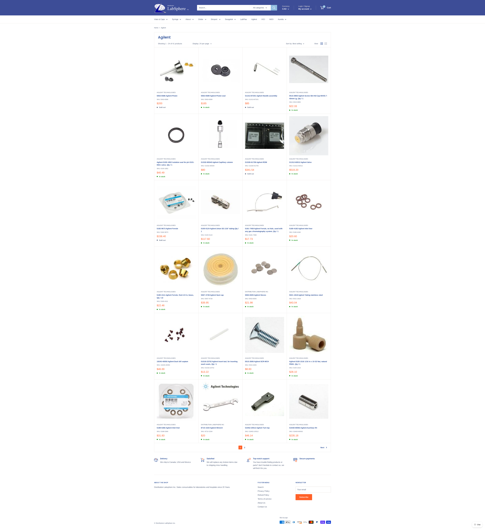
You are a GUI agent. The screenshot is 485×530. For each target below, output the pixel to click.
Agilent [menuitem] (254, 19)
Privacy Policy (264, 491)
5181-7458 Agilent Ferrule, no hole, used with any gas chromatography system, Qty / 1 (263, 230)
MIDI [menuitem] (271, 19)
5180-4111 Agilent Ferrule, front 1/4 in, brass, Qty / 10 (175, 296)
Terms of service (264, 499)
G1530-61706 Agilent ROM (256, 162)
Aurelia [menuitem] (281, 19)
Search (261, 487)
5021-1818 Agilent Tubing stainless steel (306, 295)
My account (304, 9)
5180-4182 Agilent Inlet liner (300, 229)
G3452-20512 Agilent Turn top (257, 428)
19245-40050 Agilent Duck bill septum (172, 361)
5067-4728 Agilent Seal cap (212, 295)
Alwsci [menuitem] (188, 19)
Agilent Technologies (166, 92)
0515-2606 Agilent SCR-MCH (257, 361)
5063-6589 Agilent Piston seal (213, 96)
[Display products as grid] (322, 43)
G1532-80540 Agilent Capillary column (217, 162)
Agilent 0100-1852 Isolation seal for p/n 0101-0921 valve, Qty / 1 (175, 163)
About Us (261, 503)
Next (322, 447)
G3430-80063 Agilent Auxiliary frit (303, 428)
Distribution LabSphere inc (256, 292)
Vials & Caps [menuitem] (159, 19)
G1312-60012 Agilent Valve (300, 162)
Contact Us (262, 507)
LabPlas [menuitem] (243, 19)
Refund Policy (263, 495)
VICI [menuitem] (263, 19)
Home (156, 28)
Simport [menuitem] (214, 19)
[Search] (274, 7)
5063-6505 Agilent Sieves (255, 295)
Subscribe (303, 497)
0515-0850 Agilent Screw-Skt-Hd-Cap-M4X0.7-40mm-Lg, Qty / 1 (308, 97)
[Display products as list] (326, 43)
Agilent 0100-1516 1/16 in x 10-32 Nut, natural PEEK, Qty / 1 (308, 362)
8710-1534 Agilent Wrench (212, 428)
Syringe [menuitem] (175, 19)
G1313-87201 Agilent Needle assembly (261, 96)
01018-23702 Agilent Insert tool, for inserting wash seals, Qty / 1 (219, 362)
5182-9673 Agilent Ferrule (167, 229)
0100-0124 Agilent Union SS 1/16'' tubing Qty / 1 (220, 230)
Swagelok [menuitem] (229, 19)
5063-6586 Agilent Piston (167, 96)
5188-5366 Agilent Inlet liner (168, 428)
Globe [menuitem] (201, 19)
